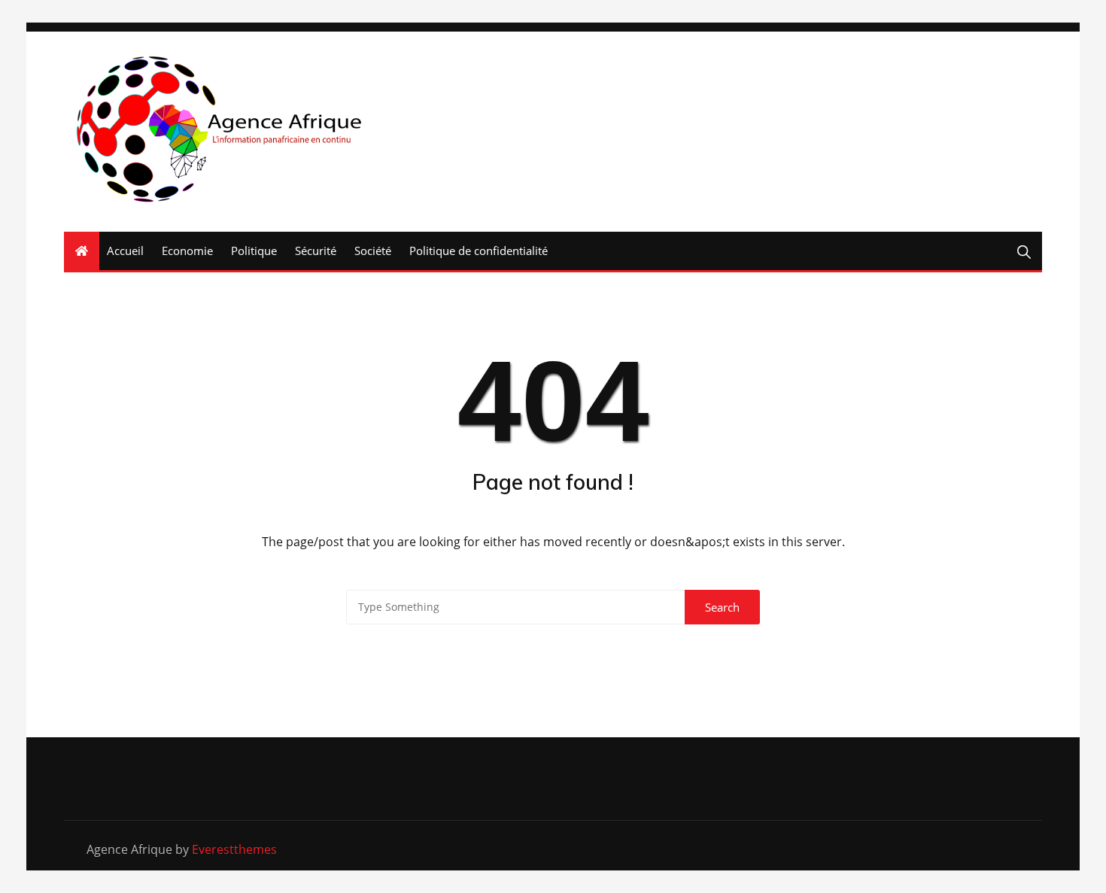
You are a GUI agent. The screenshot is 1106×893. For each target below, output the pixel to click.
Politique (254, 250)
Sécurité (315, 250)
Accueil (125, 250)
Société (372, 250)
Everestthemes (234, 849)
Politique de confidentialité (478, 250)
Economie (187, 250)
